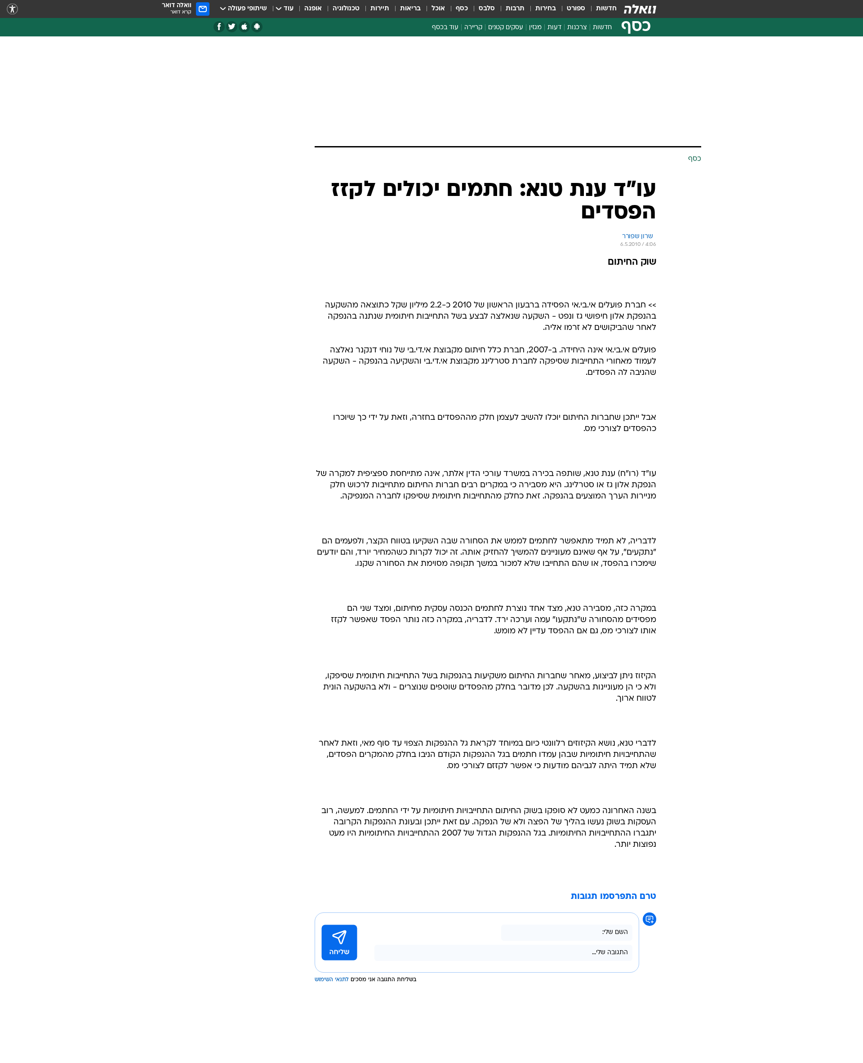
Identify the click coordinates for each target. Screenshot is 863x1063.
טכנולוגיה (346, 8)
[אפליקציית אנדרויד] (256, 26)
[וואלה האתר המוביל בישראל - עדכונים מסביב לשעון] (640, 8)
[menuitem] (601, 9)
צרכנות (577, 28)
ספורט (576, 8)
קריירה (473, 28)
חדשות (606, 8)
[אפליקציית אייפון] (244, 26)
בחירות (545, 8)
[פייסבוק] (219, 26)
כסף (462, 8)
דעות (554, 28)
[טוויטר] (231, 26)
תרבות (515, 8)
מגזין (535, 28)
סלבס (487, 8)
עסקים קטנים (505, 28)
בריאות (410, 8)
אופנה (313, 8)
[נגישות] (12, 9)
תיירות (379, 8)
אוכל (438, 8)
